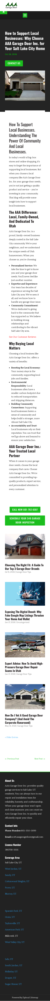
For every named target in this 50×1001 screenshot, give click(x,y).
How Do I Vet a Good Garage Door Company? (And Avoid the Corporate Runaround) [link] (24, 719)
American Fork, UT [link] (14, 929)
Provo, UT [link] (10, 887)
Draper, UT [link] (10, 978)
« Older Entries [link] (11, 737)
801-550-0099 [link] (28, 830)
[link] (11, 5)
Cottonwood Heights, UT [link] (17, 881)
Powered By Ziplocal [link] (21, 998)
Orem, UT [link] (10, 917)
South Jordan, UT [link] (13, 965)
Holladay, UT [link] (11, 971)
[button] (25, 15)
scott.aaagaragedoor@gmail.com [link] (27, 837)
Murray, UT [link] (10, 894)
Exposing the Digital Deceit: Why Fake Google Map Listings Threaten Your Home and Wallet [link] (24, 615)
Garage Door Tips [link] (23, 572)
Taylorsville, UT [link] (12, 923)
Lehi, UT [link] (9, 959)
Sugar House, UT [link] (13, 984)
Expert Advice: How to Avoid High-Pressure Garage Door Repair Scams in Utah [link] (24, 667)
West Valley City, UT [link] (14, 942)
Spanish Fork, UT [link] (13, 911)
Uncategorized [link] (23, 622)
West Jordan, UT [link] (13, 869)
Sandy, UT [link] (10, 875)
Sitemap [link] (34, 998)
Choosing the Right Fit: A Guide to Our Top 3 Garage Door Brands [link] (24, 567)
